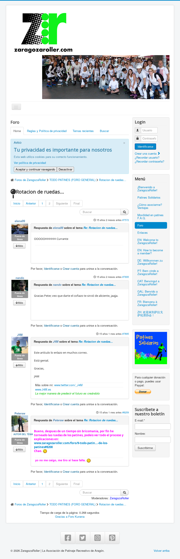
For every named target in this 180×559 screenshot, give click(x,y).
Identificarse (51, 268)
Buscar (104, 131)
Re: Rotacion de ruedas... (100, 228)
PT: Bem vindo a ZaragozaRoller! (147, 272)
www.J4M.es (43, 389)
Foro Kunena (76, 516)
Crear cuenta (71, 268)
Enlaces (142, 232)
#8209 (125, 412)
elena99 (20, 221)
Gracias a (61, 516)
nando (20, 278)
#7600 (125, 277)
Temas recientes (83, 131)
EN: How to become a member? (150, 251)
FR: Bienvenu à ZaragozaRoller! (147, 303)
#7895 (125, 333)
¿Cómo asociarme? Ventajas (149, 206)
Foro (140, 225)
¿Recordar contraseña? (149, 161)
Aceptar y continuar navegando (35, 169)
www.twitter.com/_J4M (68, 385)
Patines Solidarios (148, 197)
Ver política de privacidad (30, 163)
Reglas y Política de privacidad (47, 131)
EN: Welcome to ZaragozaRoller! (147, 241)
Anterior (31, 203)
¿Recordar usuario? (147, 157)
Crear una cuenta (146, 153)
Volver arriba (161, 550)
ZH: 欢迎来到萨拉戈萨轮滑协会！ (150, 313)
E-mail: (140, 420)
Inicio (16, 203)
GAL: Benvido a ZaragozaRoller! (147, 293)
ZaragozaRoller (119, 498)
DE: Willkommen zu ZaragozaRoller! (150, 262)
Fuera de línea (20, 237)
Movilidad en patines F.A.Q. (150, 216)
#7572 (125, 220)
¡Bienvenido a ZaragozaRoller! (147, 188)
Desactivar (65, 169)
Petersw (19, 413)
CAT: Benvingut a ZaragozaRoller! (148, 282)
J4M (20, 335)
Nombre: (140, 434)
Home (17, 131)
